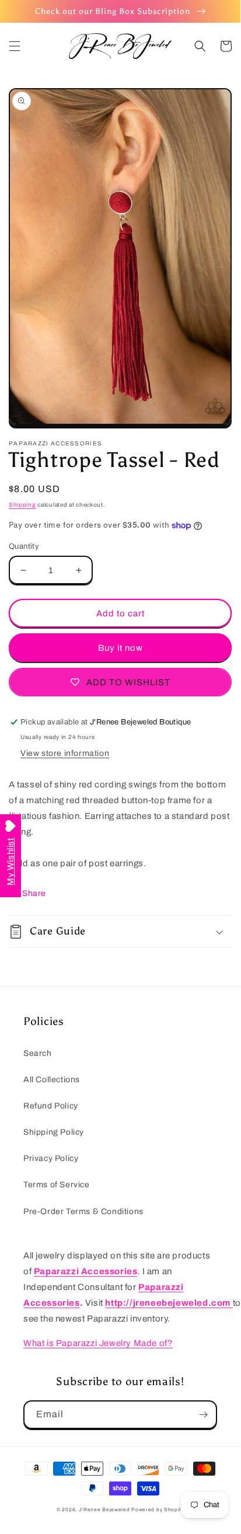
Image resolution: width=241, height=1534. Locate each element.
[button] (14, 46)
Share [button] (34, 893)
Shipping (22, 504)
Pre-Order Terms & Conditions (83, 1211)
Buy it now (120, 648)
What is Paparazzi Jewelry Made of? (98, 1343)
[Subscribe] (203, 1414)
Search (37, 1053)
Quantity (24, 546)
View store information (64, 753)
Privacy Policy (50, 1158)
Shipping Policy (53, 1132)
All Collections (51, 1079)
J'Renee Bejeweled (104, 1509)
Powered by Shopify (157, 1509)
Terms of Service (56, 1184)
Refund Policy (50, 1105)
